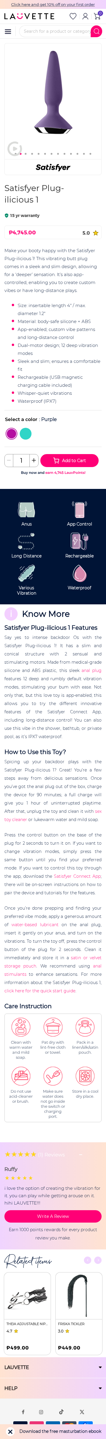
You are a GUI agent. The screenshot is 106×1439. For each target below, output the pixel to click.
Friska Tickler (71, 1324)
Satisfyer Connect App (77, 876)
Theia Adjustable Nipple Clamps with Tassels (27, 1324)
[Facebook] (23, 1411)
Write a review (53, 1216)
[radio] (11, 434)
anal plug (92, 670)
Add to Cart (74, 460)
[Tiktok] (61, 1411)
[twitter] (82, 1411)
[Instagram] (41, 1411)
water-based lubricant (34, 924)
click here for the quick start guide (39, 990)
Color (11, 419)
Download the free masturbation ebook (60, 1431)
